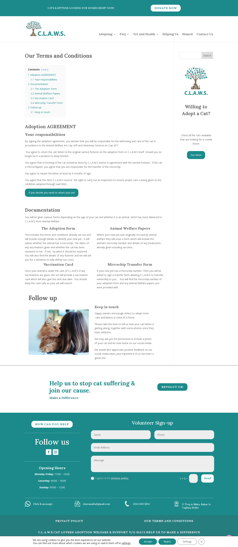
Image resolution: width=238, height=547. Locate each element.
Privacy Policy (69, 521)
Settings (187, 541)
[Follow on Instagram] (55, 452)
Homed (187, 34)
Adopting (105, 34)
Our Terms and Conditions (168, 521)
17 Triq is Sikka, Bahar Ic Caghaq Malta (196, 506)
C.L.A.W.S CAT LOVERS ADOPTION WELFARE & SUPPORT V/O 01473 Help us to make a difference (119, 532)
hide (45, 69)
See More (196, 155)
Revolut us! (172, 387)
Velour (182, 126)
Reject (167, 541)
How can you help (52, 424)
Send (207, 478)
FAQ (123, 34)
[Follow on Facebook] (48, 452)
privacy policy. (120, 478)
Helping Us (170, 34)
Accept (148, 541)
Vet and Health (144, 34)
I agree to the (112, 478)
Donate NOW (166, 8)
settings (126, 543)
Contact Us (205, 34)
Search (207, 55)
